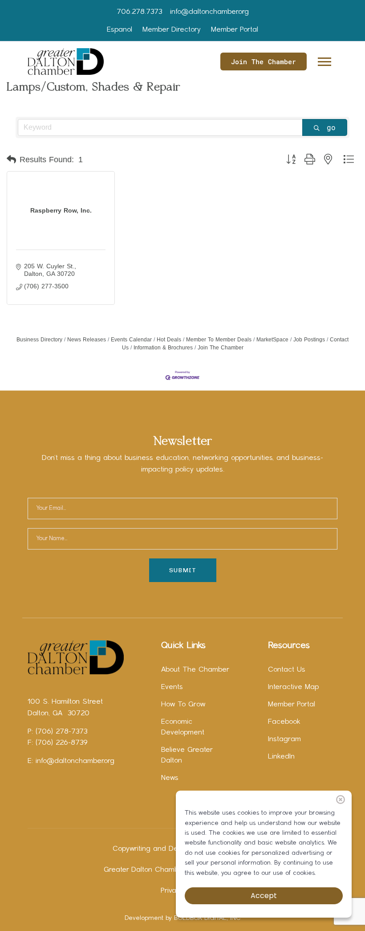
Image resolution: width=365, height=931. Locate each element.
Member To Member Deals (218, 339)
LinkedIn (281, 756)
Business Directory (39, 339)
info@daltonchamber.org (209, 12)
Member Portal (234, 29)
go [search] (331, 127)
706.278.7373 (139, 12)
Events (172, 687)
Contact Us (286, 669)
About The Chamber (195, 669)
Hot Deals (169, 339)
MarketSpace (272, 339)
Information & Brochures (163, 348)
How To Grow (183, 704)
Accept (264, 895)
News (169, 778)
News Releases (86, 339)
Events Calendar (131, 339)
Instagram (284, 739)
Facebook (284, 722)
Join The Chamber (263, 61)
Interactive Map (293, 687)
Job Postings (309, 339)
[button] (324, 60)
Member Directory (171, 29)
